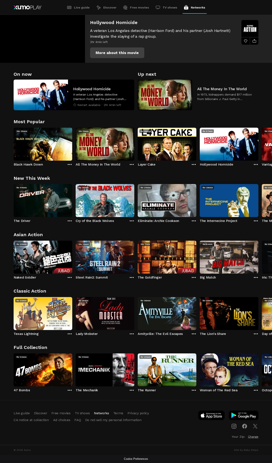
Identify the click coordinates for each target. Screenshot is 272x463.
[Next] (258, 143)
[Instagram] (234, 426)
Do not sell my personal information (113, 420)
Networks (198, 7)
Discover (109, 7)
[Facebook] (244, 426)
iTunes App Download (212, 416)
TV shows (170, 7)
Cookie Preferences (136, 458)
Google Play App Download (243, 416)
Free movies (139, 7)
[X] (255, 426)
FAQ (77, 420)
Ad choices (61, 420)
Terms (118, 413)
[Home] (27, 7)
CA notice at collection (31, 420)
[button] (117, 52)
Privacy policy (138, 413)
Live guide (82, 7)
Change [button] (253, 436)
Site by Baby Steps (246, 450)
